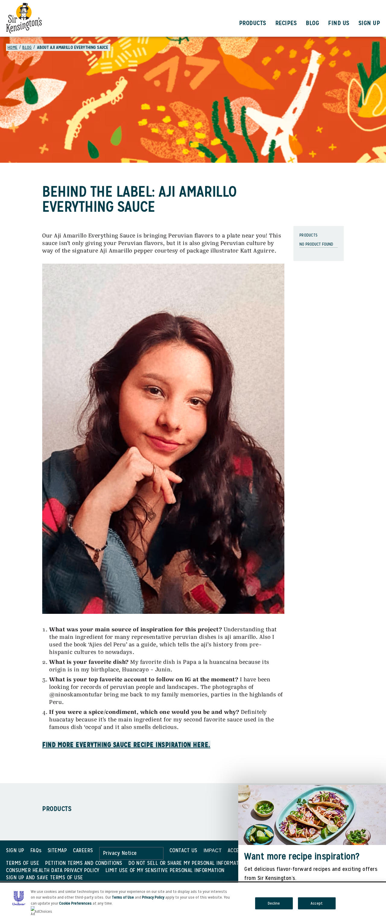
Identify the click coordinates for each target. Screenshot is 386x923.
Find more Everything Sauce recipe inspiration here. (126, 745)
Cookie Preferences (75, 903)
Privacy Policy (153, 897)
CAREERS (83, 850)
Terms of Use (123, 897)
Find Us (339, 23)
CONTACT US (183, 850)
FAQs (36, 850)
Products (252, 23)
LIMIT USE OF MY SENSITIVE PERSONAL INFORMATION (165, 870)
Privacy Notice (120, 852)
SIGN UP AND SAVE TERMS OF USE (44, 877)
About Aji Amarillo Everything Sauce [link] (72, 47)
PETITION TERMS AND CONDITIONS (83, 862)
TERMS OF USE (22, 862)
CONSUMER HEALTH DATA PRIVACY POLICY (53, 870)
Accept (317, 903)
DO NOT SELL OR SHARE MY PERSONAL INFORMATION (187, 862)
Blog (312, 23)
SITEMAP (57, 850)
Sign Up (369, 23)
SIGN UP (15, 850)
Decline (274, 903)
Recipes (286, 23)
